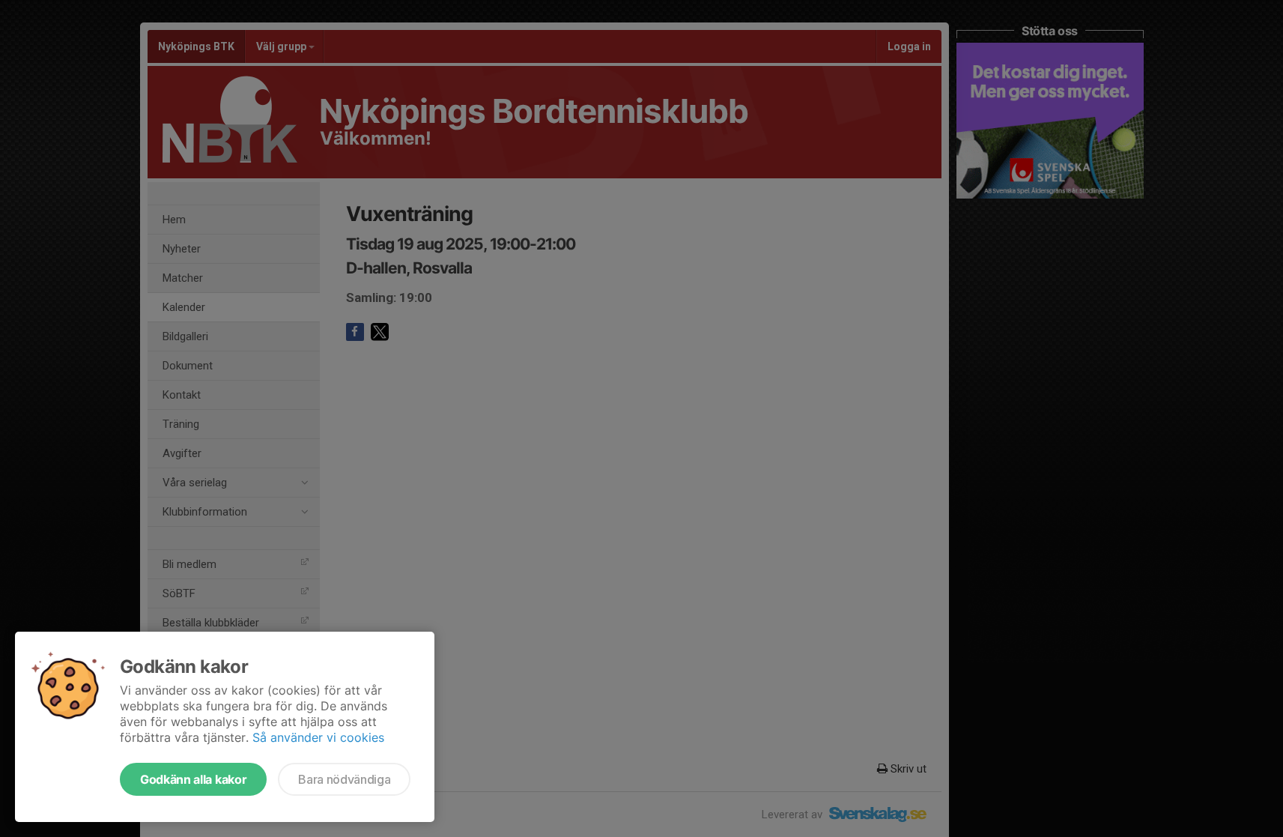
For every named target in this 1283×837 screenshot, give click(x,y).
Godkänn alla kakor (193, 779)
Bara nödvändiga (344, 779)
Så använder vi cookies (318, 737)
